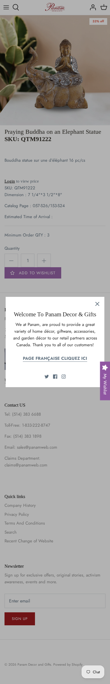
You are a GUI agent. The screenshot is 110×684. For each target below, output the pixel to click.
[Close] (97, 304)
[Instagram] (63, 376)
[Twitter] (47, 376)
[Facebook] (55, 376)
